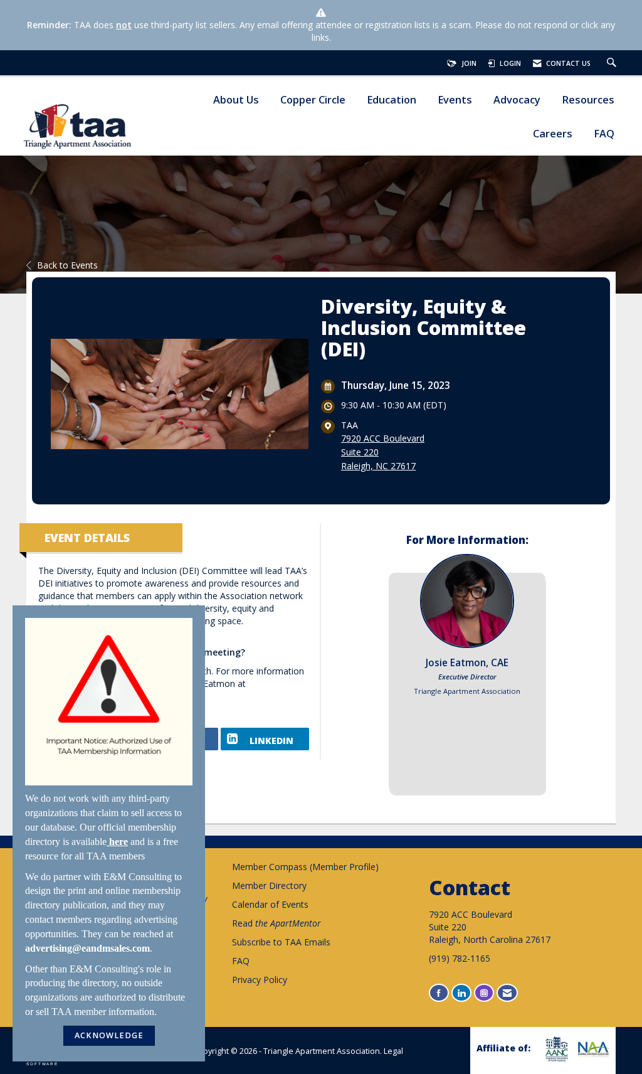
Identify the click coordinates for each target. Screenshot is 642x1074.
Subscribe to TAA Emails (281, 942)
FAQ (604, 134)
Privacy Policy (259, 980)
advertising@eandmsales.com (87, 948)
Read (276, 923)
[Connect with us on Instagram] (484, 993)
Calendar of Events (270, 904)
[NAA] (592, 1049)
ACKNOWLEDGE (109, 1035)
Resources (588, 100)
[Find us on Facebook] (439, 993)
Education (391, 100)
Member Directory (269, 885)
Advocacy (516, 100)
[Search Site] (613, 63)
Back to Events (67, 265)
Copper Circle (312, 100)
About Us (236, 100)
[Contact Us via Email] (507, 993)
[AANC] (555, 1049)
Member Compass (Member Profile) (305, 867)
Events (455, 100)
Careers (552, 134)
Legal (393, 1051)
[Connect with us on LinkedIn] (461, 993)
